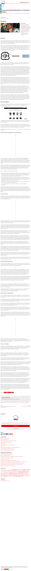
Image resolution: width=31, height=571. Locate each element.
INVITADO (22, 13)
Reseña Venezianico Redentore (5, 438)
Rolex (2, 476)
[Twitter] (1, 6)
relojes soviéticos (19, 475)
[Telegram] (1, 11)
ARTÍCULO (15, 13)
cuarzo (22, 469)
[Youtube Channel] (10, 434)
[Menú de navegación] (3, 6)
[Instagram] (1, 9)
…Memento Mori (7, 459)
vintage (18, 476)
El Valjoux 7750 (3, 446)
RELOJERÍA (28, 13)
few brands (24, 158)
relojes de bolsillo (13, 474)
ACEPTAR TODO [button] (6, 569)
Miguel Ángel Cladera (4, 461)
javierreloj (2, 464)
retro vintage (27, 475)
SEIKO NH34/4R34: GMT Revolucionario (6, 442)
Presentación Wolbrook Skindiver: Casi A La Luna (7, 450)
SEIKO (5, 476)
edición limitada (5, 470)
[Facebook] (1, 5)
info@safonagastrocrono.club (5, 480)
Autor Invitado (7, 13)
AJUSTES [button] (2, 569)
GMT (23, 470)
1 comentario (11, 13)
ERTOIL (2, 455)
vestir (14, 476)
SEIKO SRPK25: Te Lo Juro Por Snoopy (9, 465)
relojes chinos (7, 474)
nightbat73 (2, 460)
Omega (15, 473)
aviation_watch (3, 463)
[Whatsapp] (1, 8)
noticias (5, 473)
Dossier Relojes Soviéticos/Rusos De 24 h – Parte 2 (12, 460)
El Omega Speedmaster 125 (7, 455)
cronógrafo (15, 469)
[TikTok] (7, 434)
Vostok (21, 476)
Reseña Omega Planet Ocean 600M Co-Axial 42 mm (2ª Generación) (10, 447)
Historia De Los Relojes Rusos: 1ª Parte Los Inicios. (8, 444)
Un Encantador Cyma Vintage (9, 457)
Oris (17, 473)
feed (10, 470)
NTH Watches (24, 26)
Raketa (24, 473)
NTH (12, 392)
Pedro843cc (2, 456)
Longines (11, 472)
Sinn (8, 476)
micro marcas (9, 392)
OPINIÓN (25, 13)
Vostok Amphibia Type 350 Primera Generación (7, 448)
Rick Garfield (2, 459)
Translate (6, 18)
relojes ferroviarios (20, 474)
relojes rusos (12, 475)
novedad (10, 473)
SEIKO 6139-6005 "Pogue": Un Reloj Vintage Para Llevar (8, 440)
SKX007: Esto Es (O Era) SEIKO (5, 439)
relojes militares (4, 475)
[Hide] (0, 13)
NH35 (2, 473)
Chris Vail (5, 392)
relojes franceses (26, 474)
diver (26, 469)
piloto (21, 473)
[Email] (1, 12)
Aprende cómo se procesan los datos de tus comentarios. (21, 402)
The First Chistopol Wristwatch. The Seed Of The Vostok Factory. (14, 456)
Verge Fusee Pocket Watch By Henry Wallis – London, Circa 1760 (17, 461)
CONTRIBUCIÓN (19, 13)
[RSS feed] (12, 434)
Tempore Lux (11, 476)
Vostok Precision (3, 443)
